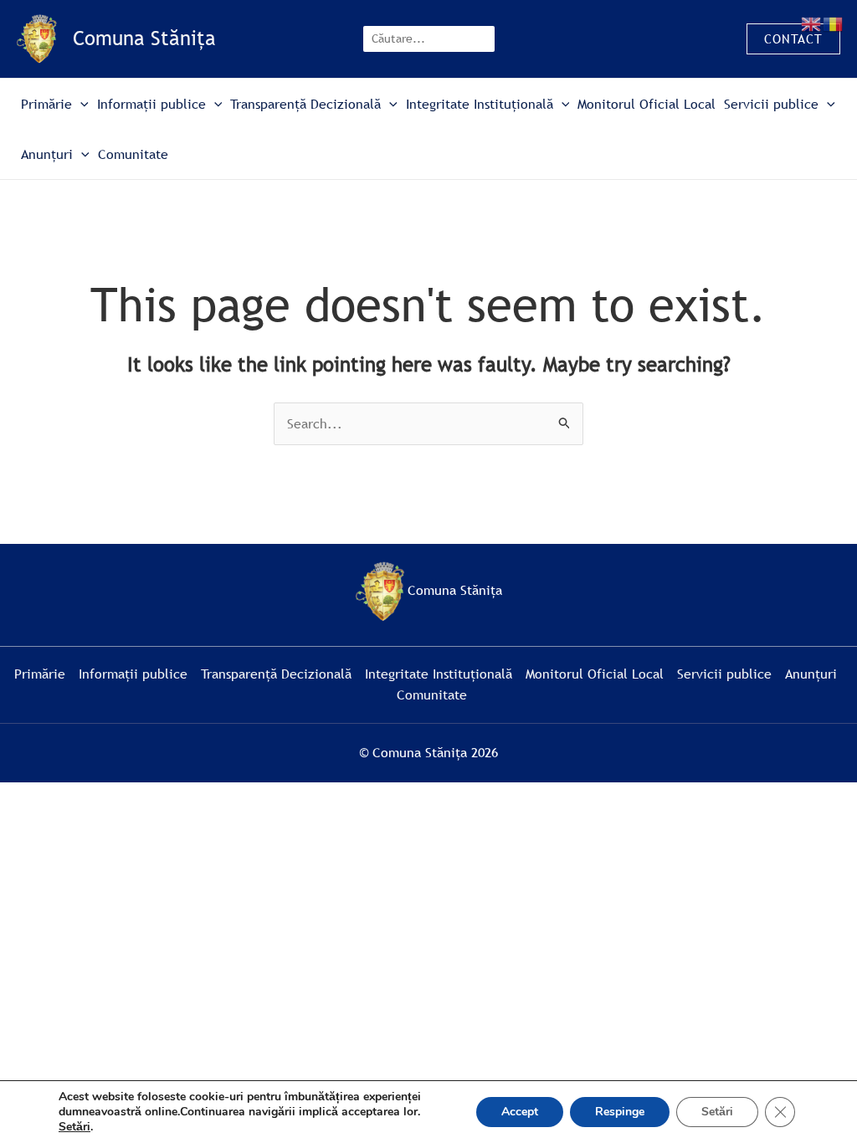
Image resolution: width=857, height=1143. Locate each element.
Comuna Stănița (144, 38)
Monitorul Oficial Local (646, 104)
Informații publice (151, 104)
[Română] (833, 22)
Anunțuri (47, 154)
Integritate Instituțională (479, 104)
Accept (519, 1112)
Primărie (46, 104)
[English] (812, 22)
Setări (74, 1127)
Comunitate (133, 154)
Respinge (619, 1112)
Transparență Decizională (305, 104)
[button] (793, 38)
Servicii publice (771, 104)
